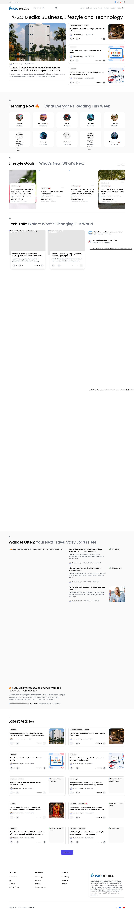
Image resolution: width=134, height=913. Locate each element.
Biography (73, 803)
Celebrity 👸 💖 (83, 803)
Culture (13, 803)
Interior (87, 25)
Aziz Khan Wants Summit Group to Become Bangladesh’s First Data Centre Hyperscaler (86, 784)
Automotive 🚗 (16, 186)
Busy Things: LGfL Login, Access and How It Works (85, 52)
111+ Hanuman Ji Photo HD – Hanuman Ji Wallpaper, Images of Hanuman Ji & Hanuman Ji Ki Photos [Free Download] (27, 808)
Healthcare (14, 232)
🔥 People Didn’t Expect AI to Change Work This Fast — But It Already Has (35, 689)
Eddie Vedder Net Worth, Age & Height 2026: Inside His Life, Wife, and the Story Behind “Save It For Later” (87, 808)
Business (73, 47)
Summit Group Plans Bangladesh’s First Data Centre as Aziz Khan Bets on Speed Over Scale (35, 69)
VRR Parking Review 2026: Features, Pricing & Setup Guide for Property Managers (85, 550)
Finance (21, 779)
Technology (74, 779)
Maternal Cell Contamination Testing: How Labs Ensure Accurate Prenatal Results (27, 255)
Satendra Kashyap (18, 64)
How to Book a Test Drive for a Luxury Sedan (52, 193)
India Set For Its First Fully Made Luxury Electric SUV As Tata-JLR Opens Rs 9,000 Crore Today (82, 191)
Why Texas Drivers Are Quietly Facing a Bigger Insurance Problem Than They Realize (22, 191)
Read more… (67, 852)
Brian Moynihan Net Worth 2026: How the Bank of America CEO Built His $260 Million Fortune (27, 833)
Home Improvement (76, 25)
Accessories (105, 183)
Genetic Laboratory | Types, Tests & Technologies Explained (66, 255)
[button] (124, 2)
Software (73, 828)
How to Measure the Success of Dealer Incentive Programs (87, 588)
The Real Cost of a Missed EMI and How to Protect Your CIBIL (25, 784)
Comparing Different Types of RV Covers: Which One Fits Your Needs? (112, 191)
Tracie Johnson (32, 704)
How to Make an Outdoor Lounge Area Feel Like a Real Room (87, 30)
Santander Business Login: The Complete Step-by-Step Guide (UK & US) (87, 73)
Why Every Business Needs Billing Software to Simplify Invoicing (85, 569)
